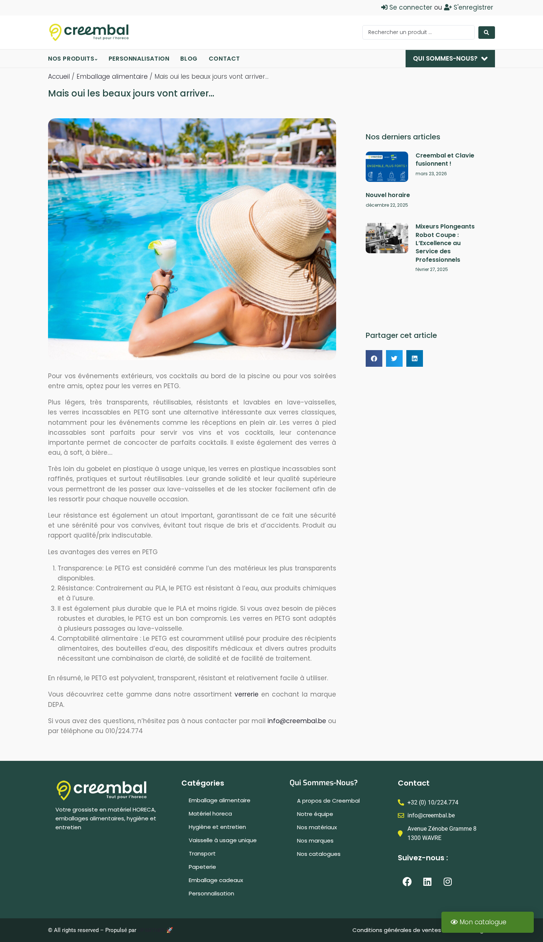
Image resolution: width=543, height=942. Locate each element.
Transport (202, 853)
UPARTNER (151, 930)
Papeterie (202, 867)
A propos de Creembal (328, 800)
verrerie (247, 694)
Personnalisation (211, 893)
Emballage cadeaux (216, 880)
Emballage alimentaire (112, 76)
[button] (374, 358)
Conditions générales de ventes (397, 930)
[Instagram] (447, 881)
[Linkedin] (427, 881)
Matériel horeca (210, 813)
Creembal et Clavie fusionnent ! (445, 159)
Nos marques (315, 840)
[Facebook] (407, 881)
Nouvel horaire (388, 195)
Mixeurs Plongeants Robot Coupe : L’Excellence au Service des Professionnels (445, 243)
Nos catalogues (319, 854)
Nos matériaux (317, 827)
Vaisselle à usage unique (223, 840)
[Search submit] (486, 32)
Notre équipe (315, 814)
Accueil (59, 76)
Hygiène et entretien (217, 827)
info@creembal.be (296, 720)
